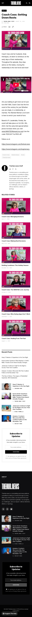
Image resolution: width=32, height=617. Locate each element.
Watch (4, 10)
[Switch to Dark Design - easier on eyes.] (27, 3)
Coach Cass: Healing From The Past (14, 338)
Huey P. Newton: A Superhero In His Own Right (15, 357)
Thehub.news (6, 157)
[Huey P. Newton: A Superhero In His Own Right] (6, 386)
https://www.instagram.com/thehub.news (16, 144)
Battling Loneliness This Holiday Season (15, 265)
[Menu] (3, 3)
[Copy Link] (12, 26)
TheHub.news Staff (8, 21)
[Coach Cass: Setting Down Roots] (16, 40)
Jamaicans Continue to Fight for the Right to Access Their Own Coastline (21, 407)
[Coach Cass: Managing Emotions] (16, 206)
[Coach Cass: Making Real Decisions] (16, 230)
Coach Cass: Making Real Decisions (14, 241)
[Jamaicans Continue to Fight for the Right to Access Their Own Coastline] (6, 408)
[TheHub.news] (16, 3)
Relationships (15, 155)
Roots (22, 155)
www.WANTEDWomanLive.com (12, 131)
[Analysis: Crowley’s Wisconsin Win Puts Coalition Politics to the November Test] (6, 418)
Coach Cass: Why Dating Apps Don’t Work (16, 314)
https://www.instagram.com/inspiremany (16, 149)
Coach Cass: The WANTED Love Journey (15, 290)
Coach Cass (6, 155)
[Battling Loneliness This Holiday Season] (16, 255)
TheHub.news (12, 609)
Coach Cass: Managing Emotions (13, 216)
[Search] (29, 3)
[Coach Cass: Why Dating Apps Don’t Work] (16, 304)
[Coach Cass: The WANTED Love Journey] (16, 279)
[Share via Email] (9, 26)
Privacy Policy (16, 458)
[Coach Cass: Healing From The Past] (16, 328)
